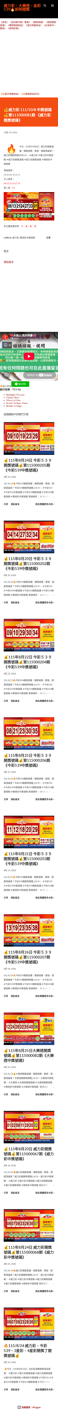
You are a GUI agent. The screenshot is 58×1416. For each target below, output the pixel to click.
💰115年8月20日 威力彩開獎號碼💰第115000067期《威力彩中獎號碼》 (29, 1154)
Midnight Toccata (15, 394)
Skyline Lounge (14, 406)
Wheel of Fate (13, 400)
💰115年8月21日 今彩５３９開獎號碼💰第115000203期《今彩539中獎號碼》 (28, 858)
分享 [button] (48, 237)
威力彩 (15, 237)
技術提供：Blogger (31, 1407)
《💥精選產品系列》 (31, 93)
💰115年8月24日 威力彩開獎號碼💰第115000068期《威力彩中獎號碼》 (29, 1252)
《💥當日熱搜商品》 (10, 93)
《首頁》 (4, 22)
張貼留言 (9, 262)
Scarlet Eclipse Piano (17, 403)
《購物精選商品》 (15, 25)
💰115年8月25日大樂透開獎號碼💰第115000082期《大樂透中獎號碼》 (29, 1055)
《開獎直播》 (38, 22)
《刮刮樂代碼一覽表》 (20, 22)
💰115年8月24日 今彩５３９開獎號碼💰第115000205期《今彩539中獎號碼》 (28, 465)
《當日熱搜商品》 (33, 25)
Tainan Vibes (12, 397)
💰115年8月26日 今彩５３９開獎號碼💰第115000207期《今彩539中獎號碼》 (28, 957)
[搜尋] (45, 5)
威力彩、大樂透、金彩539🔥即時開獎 (22, 7)
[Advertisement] (29, 61)
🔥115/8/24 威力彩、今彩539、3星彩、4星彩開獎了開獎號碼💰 (28, 1350)
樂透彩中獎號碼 (27, 237)
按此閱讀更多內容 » (44, 504)
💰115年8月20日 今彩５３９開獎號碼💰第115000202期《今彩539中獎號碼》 (28, 563)
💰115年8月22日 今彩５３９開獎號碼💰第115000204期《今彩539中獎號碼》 (28, 662)
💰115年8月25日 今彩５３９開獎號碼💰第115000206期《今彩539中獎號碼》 (28, 760)
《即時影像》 (13, 28)
